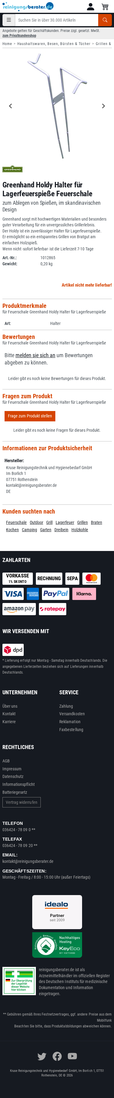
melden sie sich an (35, 355)
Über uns (10, 706)
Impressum (12, 768)
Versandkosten (72, 713)
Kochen (12, 529)
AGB (6, 760)
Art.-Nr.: (9, 257)
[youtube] (72, 1056)
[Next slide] (103, 106)
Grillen (82, 522)
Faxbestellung (71, 729)
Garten (45, 529)
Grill (49, 522)
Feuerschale (16, 522)
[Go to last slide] (11, 106)
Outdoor (36, 522)
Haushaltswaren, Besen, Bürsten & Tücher (54, 44)
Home (7, 44)
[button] (90, 7)
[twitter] (42, 1056)
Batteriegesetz (14, 792)
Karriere (9, 721)
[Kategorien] (8, 20)
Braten (96, 522)
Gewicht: (9, 263)
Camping (29, 529)
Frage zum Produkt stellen (30, 415)
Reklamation (70, 721)
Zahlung (66, 706)
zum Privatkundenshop (19, 35)
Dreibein (61, 529)
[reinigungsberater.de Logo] (28, 6)
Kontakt (9, 713)
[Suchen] (105, 20)
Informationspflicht (18, 784)
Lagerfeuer (65, 522)
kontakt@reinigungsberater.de (28, 861)
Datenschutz (13, 776)
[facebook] (57, 1056)
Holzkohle (79, 529)
